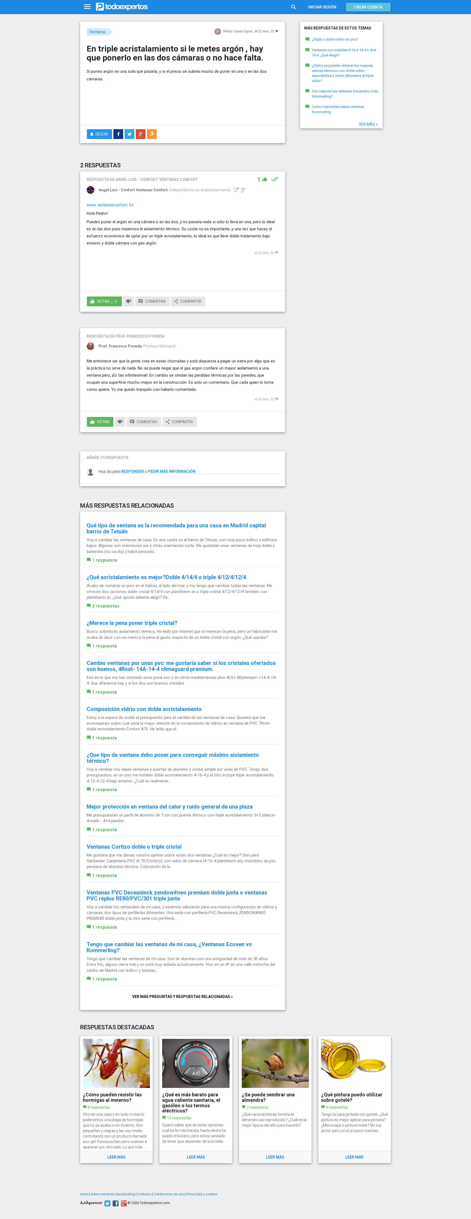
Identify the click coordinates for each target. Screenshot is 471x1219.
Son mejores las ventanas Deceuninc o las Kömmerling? (345, 93)
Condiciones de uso (169, 1194)
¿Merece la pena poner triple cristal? (132, 623)
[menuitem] (118, 134)
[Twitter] (106, 1203)
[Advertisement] (182, 105)
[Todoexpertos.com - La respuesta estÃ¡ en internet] (122, 7)
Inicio (84, 1194)
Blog (131, 1194)
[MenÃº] (87, 7)
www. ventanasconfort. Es (110, 204)
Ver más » (368, 124)
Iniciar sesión (322, 7)
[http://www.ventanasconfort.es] (235, 190)
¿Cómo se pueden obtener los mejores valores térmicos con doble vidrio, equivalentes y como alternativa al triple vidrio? (342, 73)
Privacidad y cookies (202, 1194)
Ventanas (97, 32)
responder (132, 471)
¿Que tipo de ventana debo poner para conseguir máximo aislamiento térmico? (173, 758)
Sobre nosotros (102, 1194)
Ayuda (121, 1194)
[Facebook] (115, 1203)
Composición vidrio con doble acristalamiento (144, 709)
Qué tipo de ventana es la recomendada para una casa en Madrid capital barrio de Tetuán (176, 528)
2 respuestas (105, 606)
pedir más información (171, 471)
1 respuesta (104, 560)
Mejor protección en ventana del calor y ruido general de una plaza (170, 806)
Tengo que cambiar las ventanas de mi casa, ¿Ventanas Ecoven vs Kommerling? (169, 947)
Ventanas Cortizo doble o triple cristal (134, 846)
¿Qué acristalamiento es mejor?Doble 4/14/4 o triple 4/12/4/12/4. (167, 577)
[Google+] (123, 1203)
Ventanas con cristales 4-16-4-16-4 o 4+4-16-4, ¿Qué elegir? (344, 52)
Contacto (144, 1194)
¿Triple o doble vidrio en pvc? (335, 39)
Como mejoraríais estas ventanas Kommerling (338, 109)
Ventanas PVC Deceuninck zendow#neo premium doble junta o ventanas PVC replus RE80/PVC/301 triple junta (177, 895)
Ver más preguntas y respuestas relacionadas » (182, 996)
